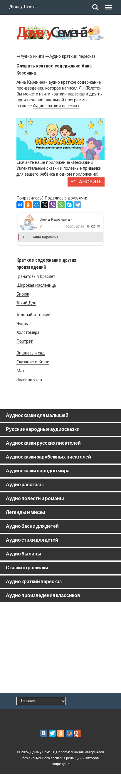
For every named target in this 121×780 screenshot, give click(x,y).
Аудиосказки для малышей (37, 415)
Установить (86, 181)
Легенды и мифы (25, 512)
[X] (44, 204)
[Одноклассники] (28, 204)
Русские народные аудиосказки (43, 429)
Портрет (24, 341)
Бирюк (22, 294)
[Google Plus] (77, 733)
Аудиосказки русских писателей (43, 443)
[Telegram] (77, 204)
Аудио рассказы (25, 485)
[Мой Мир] (36, 204)
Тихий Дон (26, 303)
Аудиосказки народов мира (38, 471)
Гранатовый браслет (35, 277)
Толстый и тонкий (33, 315)
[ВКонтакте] (19, 204)
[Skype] (69, 204)
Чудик (22, 324)
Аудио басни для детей (32, 526)
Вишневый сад (30, 353)
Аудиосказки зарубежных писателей (48, 457)
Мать (21, 371)
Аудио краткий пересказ (72, 57)
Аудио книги (32, 57)
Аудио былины (23, 554)
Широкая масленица (36, 285)
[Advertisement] (60, 649)
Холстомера (27, 333)
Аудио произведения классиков (43, 595)
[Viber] (52, 204)
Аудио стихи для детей (32, 540)
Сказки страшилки (27, 568)
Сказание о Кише (32, 362)
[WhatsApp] (61, 204)
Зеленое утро (29, 380)
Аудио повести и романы (35, 499)
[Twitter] (52, 733)
